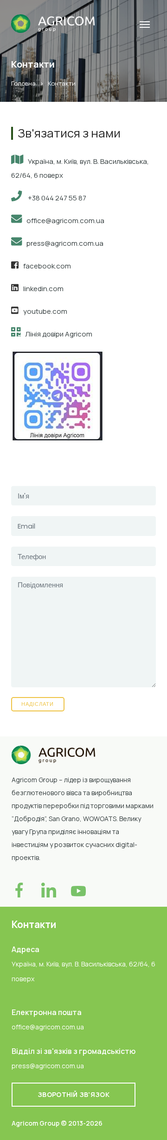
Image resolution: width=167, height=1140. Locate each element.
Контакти (62, 83)
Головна (24, 83)
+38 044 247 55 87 (56, 198)
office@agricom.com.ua (65, 220)
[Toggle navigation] (144, 23)
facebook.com (47, 266)
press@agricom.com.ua (64, 243)
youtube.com (45, 311)
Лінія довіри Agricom (58, 334)
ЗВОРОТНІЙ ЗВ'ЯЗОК (73, 1094)
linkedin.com (43, 288)
